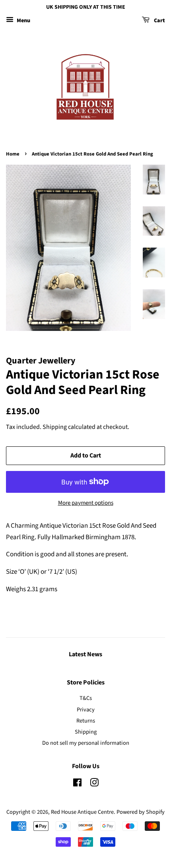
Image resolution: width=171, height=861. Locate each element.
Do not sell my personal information (85, 743)
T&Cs (86, 698)
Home (12, 154)
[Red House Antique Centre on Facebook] (77, 784)
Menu (23, 21)
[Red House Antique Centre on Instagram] (94, 784)
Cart (159, 21)
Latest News (85, 654)
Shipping (55, 427)
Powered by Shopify (141, 812)
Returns (85, 721)
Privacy (86, 709)
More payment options (85, 503)
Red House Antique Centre (82, 812)
